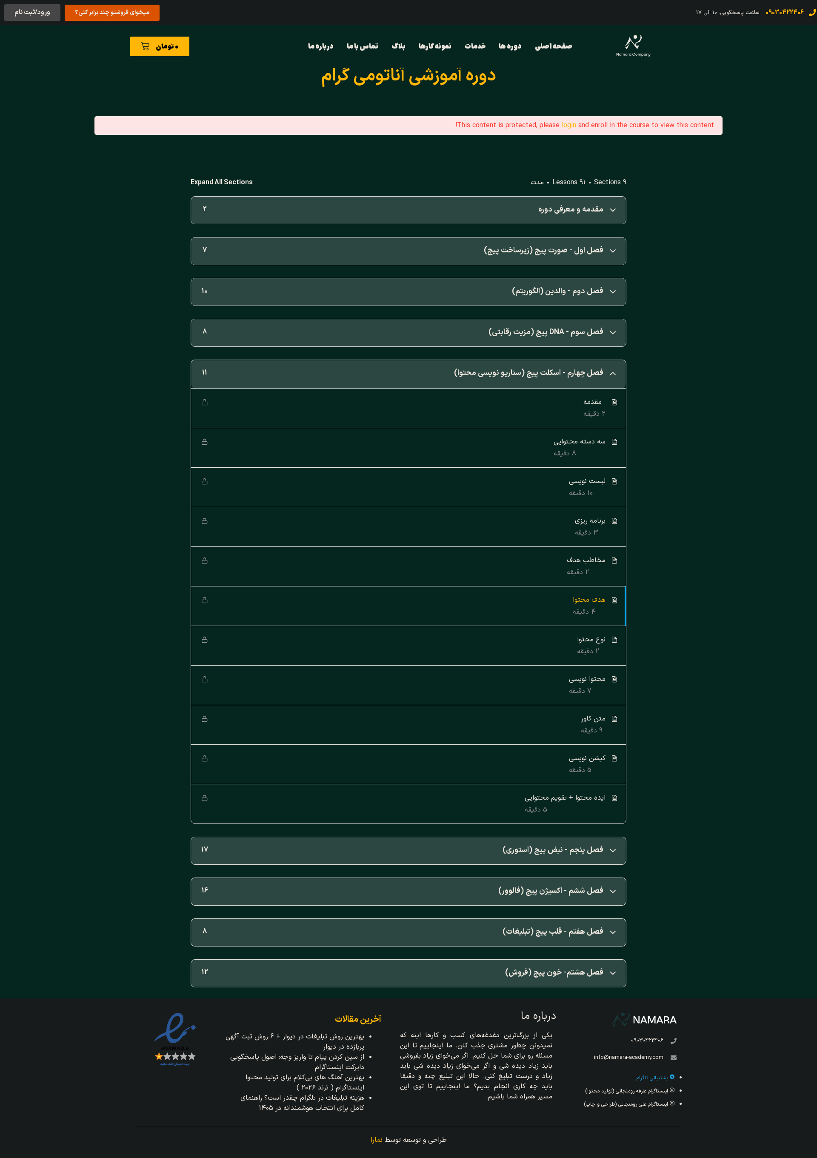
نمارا (377, 1140)
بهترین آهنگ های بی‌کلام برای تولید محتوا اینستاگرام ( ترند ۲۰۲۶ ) (305, 1082)
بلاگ (398, 46)
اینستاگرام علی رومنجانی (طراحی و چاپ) (627, 1104)
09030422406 (647, 1040)
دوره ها (510, 46)
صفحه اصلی (553, 46)
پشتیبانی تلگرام (653, 1078)
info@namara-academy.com (628, 1057)
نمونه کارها (435, 46)
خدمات (475, 46)
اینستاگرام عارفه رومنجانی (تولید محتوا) (627, 1091)
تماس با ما (362, 46)
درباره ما (321, 46)
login (569, 125)
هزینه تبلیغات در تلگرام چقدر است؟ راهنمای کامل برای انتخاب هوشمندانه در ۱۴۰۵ (302, 1103)
